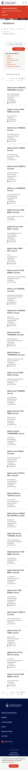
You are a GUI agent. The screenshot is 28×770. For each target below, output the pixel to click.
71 (7, 80)
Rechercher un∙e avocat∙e (9, 33)
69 (22, 78)
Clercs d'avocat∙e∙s (11, 64)
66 (14, 78)
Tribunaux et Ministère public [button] (9, 713)
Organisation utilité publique (13, 66)
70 (25, 78)
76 (18, 80)
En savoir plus (5, 15)
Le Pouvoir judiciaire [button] (6, 722)
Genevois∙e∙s (9, 58)
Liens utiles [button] (4, 736)
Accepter (14, 766)
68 (19, 78)
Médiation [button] (4, 717)
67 (16, 78)
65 (11, 78)
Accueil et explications (15, 44)
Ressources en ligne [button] (6, 731)
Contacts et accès (8, 741)
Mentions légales (14, 754)
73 (12, 80)
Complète (9, 56)
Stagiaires (9, 62)
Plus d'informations (10, 762)
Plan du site (14, 752)
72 (9, 80)
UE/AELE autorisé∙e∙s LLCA (13, 60)
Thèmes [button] (3, 727)
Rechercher (19, 49)
